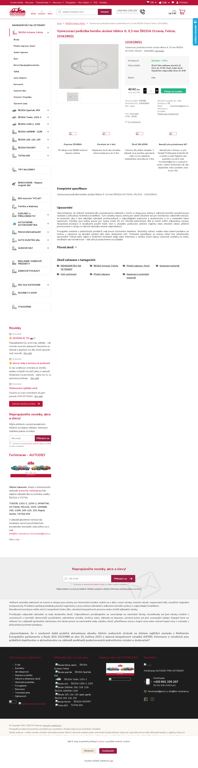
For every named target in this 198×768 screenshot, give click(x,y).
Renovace (57, 2)
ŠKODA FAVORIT (27, 147)
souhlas (101, 741)
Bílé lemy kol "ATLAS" (30, 198)
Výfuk (16, 71)
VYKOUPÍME (24, 306)
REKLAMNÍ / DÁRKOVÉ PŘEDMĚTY (30, 262)
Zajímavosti (20, 696)
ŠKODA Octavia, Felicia (30, 32)
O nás (17, 664)
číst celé (27, 353)
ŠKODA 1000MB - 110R (30, 131)
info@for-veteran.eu (19, 533)
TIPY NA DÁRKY (26, 169)
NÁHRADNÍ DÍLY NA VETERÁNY (28, 25)
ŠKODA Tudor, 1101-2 (29, 117)
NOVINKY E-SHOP (27, 292)
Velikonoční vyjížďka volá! (23, 388)
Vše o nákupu (83, 2)
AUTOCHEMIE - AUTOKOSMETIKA (27, 223)
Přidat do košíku (173, 91)
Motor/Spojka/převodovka (26, 65)
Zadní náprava (21, 52)
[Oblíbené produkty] (173, 2)
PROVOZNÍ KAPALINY (29, 232)
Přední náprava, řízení (24, 46)
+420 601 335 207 (127, 10)
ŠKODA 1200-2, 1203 (29, 124)
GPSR (134, 116)
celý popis (159, 51)
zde (111, 760)
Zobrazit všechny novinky (23, 403)
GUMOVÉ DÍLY (25, 248)
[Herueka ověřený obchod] (27, 703)
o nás (16, 539)
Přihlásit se (43, 438)
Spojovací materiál (169, 265)
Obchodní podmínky (24, 682)
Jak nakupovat (22, 671)
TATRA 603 (24, 155)
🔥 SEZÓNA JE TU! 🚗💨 (22, 338)
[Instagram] (153, 700)
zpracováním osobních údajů (33, 444)
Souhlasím (108, 750)
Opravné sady (20, 103)
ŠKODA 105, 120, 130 (29, 139)
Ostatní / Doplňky (22, 97)
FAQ (95, 2)
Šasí (16, 58)
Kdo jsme (29, 2)
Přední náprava (102, 274)
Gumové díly (20, 90)
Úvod (59, 23)
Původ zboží (65, 247)
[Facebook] (147, 700)
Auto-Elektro (20, 78)
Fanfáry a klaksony (28, 206)
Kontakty (103, 2)
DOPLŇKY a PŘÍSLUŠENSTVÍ (26, 215)
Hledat (105, 12)
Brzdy (16, 39)
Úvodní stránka (16, 2)
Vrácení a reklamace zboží (27, 678)
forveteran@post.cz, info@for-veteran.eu (168, 691)
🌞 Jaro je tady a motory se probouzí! (29, 363)
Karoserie (18, 84)
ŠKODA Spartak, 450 (29, 110)
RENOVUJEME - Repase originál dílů (30, 184)
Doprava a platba (23, 675)
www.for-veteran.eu (30, 490)
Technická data (42, 2)
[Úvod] (31, 12)
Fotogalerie (71, 2)
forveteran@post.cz (40, 533)
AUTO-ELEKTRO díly (29, 240)
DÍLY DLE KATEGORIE (29, 284)
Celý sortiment (69, 274)
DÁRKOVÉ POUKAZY (29, 270)
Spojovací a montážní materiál (138, 276)
